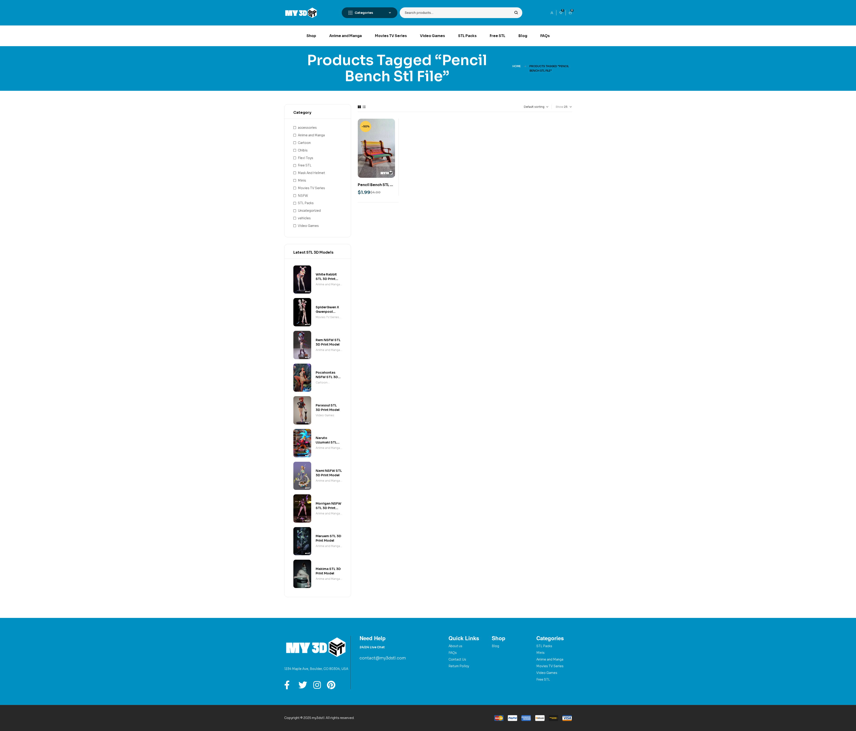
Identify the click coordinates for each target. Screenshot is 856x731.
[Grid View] (359, 107)
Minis (302, 180)
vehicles (304, 218)
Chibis (303, 150)
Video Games (308, 226)
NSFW (303, 196)
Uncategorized (309, 211)
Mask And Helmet (311, 173)
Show (559, 106)
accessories (307, 128)
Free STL (304, 165)
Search (516, 12)
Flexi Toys (305, 158)
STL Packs (306, 203)
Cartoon (304, 143)
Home (516, 66)
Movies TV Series (311, 188)
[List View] (364, 107)
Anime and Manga (311, 135)
